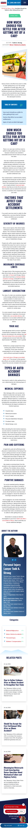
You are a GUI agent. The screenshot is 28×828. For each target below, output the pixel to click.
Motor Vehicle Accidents (18, 45)
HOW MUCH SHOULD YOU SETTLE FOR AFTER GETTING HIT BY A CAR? (13, 113)
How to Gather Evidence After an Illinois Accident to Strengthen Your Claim (14, 682)
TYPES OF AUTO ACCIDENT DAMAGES (13, 122)
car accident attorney (16, 316)
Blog (13, 8)
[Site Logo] (3, 2)
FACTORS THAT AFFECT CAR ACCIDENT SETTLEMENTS (12, 118)
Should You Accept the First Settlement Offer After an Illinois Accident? (12, 727)
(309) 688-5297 (15, 3)
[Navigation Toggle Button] (25, 3)
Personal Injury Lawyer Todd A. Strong (12, 569)
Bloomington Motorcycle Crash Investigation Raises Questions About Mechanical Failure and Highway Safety (13, 772)
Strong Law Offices (6, 8)
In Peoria (11, 275)
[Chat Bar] (14, 825)
